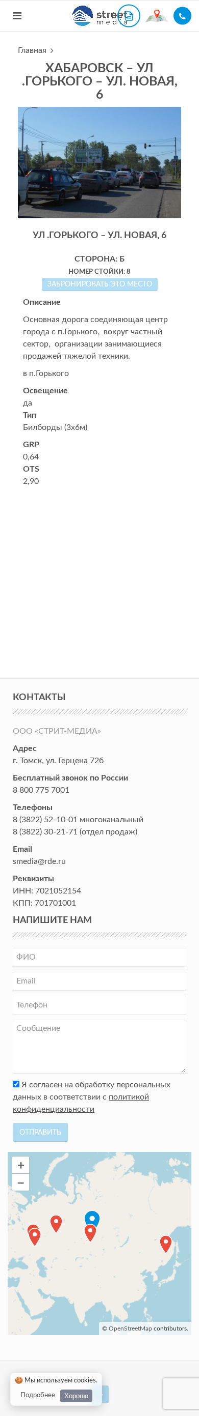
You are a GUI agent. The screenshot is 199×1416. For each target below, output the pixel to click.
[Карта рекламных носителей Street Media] (156, 15)
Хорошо (76, 1396)
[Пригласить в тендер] (128, 16)
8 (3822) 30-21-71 (45, 832)
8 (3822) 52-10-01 (45, 820)
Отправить (40, 1132)
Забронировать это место (99, 284)
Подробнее (37, 1395)
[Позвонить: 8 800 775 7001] (182, 16)
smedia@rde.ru (39, 861)
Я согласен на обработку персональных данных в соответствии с (91, 1097)
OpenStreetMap (130, 1328)
